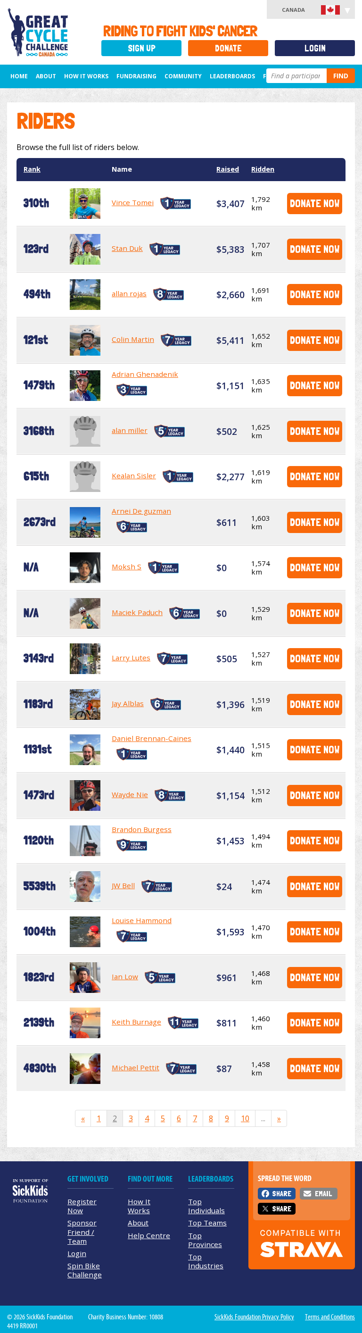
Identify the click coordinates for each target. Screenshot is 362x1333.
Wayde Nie (130, 794)
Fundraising (136, 76)
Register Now (82, 1206)
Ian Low (125, 976)
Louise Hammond (142, 920)
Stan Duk (127, 248)
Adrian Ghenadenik (145, 374)
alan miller (130, 430)
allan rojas (129, 293)
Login (315, 48)
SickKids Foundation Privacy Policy (254, 1317)
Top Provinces (205, 1240)
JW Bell (123, 885)
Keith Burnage (136, 1021)
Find (340, 75)
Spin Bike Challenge (84, 1270)
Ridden (262, 169)
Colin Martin (133, 339)
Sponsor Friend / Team (82, 1231)
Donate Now (314, 203)
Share (281, 1193)
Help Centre (149, 1235)
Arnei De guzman (141, 511)
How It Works (86, 76)
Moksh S (126, 566)
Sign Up (142, 48)
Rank (32, 169)
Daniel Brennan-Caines (151, 738)
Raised (227, 169)
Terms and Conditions (330, 1317)
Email (323, 1193)
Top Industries (205, 1261)
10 (245, 1118)
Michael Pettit (135, 1067)
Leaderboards (232, 76)
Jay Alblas (128, 703)
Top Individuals (206, 1206)
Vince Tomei (133, 202)
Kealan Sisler (134, 475)
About (46, 76)
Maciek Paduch (137, 612)
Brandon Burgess (142, 829)
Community (183, 76)
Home (19, 76)
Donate (228, 48)
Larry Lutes (131, 657)
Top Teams (207, 1222)
